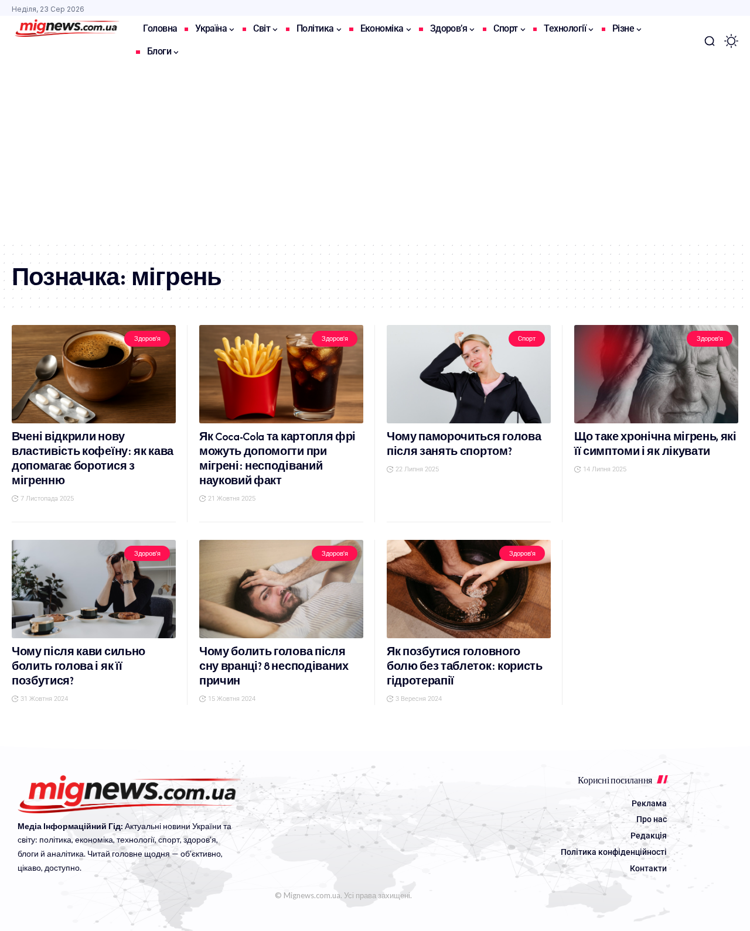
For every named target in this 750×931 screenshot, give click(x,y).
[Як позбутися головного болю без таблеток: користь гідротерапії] (469, 589)
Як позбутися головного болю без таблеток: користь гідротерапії (465, 666)
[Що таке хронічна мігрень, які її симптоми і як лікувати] (656, 374)
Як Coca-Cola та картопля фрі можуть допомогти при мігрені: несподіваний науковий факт (277, 458)
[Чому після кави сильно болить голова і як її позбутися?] (94, 589)
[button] (709, 41)
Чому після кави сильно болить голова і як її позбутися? (78, 666)
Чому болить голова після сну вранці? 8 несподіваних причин (274, 666)
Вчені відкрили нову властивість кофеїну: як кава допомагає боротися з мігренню (92, 458)
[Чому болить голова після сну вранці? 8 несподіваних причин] (281, 589)
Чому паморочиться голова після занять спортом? (464, 444)
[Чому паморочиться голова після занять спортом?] (469, 374)
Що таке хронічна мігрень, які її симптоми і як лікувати (655, 444)
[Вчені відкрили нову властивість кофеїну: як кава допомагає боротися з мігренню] (94, 374)
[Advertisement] (375, 153)
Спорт (526, 339)
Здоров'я (147, 339)
